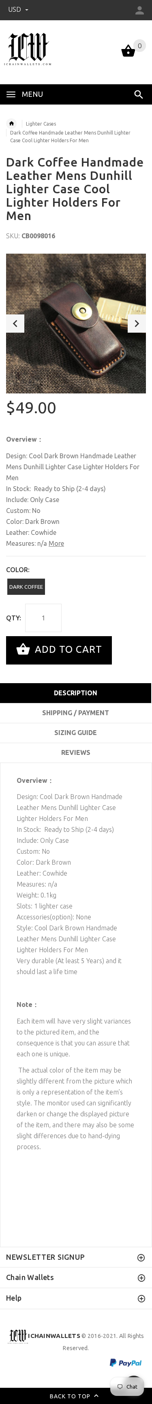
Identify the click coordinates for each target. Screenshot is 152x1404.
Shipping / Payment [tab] (75, 712)
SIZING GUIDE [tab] (75, 732)
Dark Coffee (26, 587)
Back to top (71, 1396)
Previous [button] (15, 323)
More (56, 543)
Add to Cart (67, 649)
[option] (76, 323)
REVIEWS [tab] (75, 752)
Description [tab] (75, 693)
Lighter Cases (41, 123)
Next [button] (137, 323)
